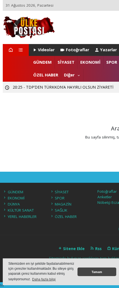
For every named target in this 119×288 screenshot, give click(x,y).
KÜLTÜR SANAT (20, 210)
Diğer (69, 75)
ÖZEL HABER (45, 75)
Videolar (46, 49)
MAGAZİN (63, 204)
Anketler (104, 196)
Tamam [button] (97, 272)
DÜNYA (14, 204)
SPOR (111, 62)
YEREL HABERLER (22, 216)
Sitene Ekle (73, 248)
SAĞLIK (61, 210)
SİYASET (66, 62)
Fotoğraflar (77, 49)
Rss (98, 248)
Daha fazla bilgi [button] (44, 279)
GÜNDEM (42, 62)
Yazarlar (108, 49)
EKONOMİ (90, 62)
